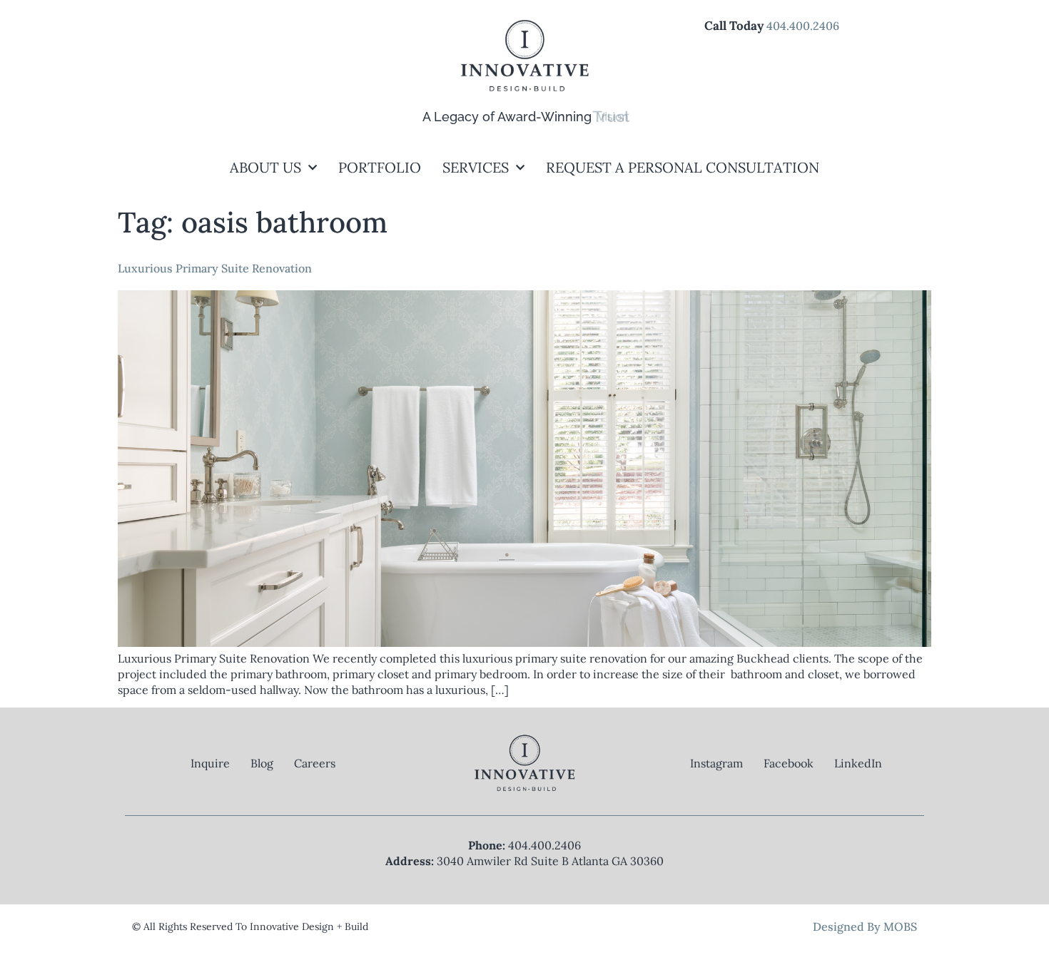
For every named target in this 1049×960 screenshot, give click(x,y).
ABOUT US (265, 167)
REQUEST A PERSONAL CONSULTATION (682, 167)
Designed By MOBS (865, 926)
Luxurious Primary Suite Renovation (215, 268)
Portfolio (379, 167)
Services (475, 167)
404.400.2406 (802, 26)
